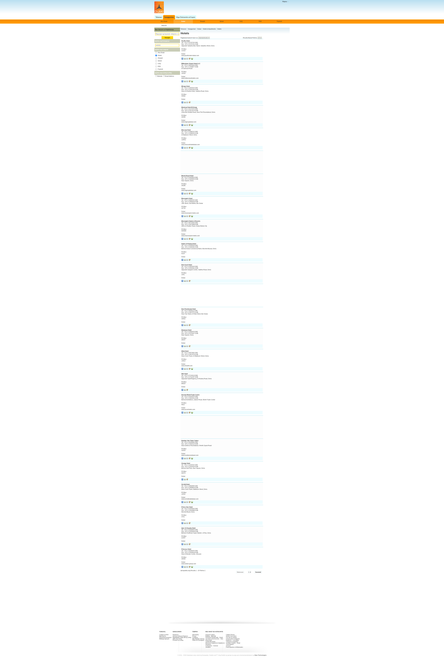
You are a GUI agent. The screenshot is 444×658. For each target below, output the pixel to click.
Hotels (185, 33)
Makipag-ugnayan (164, 638)
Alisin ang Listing (177, 638)
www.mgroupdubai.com (188, 122)
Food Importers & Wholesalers (234, 647)
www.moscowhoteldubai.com (190, 144)
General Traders (210, 634)
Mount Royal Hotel (187, 176)
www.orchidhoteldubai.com (189, 499)
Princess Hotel (186, 549)
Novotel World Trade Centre (190, 395)
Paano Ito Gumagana (198, 640)
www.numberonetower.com (189, 455)
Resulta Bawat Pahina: (250, 38)
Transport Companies (232, 641)
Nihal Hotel (185, 351)
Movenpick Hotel (186, 198)
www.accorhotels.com (188, 409)
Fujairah (279, 21)
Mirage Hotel (185, 86)
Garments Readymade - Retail (214, 637)
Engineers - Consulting (232, 640)
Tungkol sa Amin (163, 634)
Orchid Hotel (185, 484)
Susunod (258, 572)
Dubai (183, 21)
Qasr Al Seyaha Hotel (188, 528)
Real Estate (208, 640)
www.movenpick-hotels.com (190, 213)
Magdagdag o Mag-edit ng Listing (182, 637)
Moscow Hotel (186, 130)
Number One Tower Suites (190, 440)
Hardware (208, 644)
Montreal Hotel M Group (189, 107)
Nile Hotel (184, 374)
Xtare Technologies (260, 655)
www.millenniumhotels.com (190, 78)
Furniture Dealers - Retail (233, 643)
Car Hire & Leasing (231, 637)
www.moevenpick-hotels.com (190, 236)
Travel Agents (230, 644)
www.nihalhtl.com (186, 366)
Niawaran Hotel (186, 330)
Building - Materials (210, 636)
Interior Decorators (231, 636)
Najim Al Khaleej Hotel (188, 244)
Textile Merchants (210, 641)
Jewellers (208, 647)
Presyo (194, 636)
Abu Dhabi (164, 21)
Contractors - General (211, 645)
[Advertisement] (221, 7)
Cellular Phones (230, 634)
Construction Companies (233, 638)
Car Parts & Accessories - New (214, 638)
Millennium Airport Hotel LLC (190, 63)
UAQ (240, 21)
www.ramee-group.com (188, 564)
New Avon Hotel (186, 265)
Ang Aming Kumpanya (165, 637)
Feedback (195, 637)
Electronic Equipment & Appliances (215, 643)
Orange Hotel (185, 463)
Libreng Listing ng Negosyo (180, 636)
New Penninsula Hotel (188, 309)
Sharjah (202, 21)
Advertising (195, 634)
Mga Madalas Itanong (198, 638)
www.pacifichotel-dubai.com (190, 55)
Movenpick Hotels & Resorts (190, 221)
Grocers (228, 645)
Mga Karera (162, 636)
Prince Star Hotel (187, 507)
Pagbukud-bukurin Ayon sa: (189, 38)
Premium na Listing (178, 640)
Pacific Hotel (185, 41)
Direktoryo (176, 634)
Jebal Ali (164, 25)
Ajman (222, 21)
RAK (260, 21)
